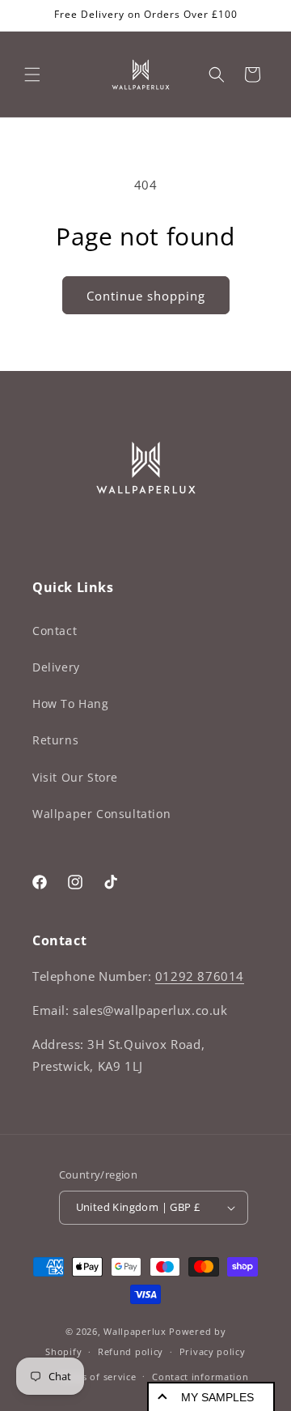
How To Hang (70, 703)
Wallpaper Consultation (101, 813)
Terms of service (97, 1377)
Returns (55, 740)
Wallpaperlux (134, 1331)
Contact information (200, 1377)
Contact (54, 630)
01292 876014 (199, 976)
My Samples (217, 1397)
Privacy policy (212, 1351)
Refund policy (130, 1351)
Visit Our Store (75, 777)
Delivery (56, 667)
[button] (32, 74)
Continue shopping (145, 296)
